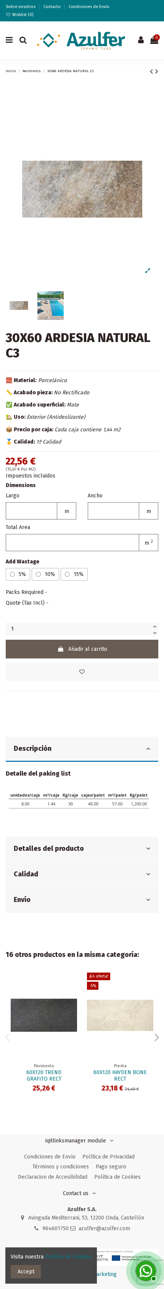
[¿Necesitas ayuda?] (145, 1270)
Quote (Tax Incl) (25, 603)
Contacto (52, 6)
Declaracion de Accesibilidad (52, 1177)
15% (79, 574)
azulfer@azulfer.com (104, 1228)
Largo (12, 495)
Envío (22, 900)
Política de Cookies (117, 1177)
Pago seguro (111, 1166)
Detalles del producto (49, 849)
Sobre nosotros (21, 6)
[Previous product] (152, 71)
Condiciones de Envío (89, 6)
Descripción (32, 749)
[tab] (82, 749)
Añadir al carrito (87, 649)
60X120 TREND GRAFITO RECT (43, 1075)
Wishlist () (22, 14)
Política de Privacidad (108, 1156)
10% (50, 574)
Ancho (95, 495)
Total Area (18, 527)
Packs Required (24, 592)
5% (22, 574)
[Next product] (156, 71)
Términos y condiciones (60, 1166)
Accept (26, 1271)
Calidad (26, 874)
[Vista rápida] (71, 997)
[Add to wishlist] (82, 672)
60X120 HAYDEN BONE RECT (120, 1075)
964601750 (55, 1228)
